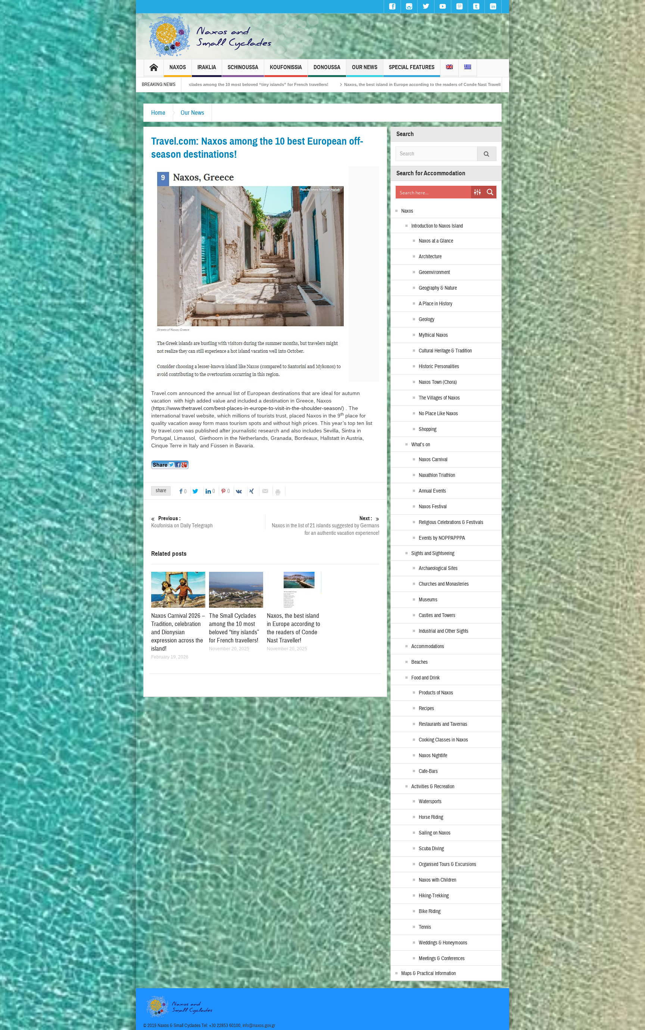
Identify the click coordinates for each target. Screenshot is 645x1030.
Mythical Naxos (433, 335)
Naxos (177, 67)
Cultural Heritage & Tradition (445, 351)
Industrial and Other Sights (443, 631)
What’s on (420, 444)
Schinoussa (243, 67)
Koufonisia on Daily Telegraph (182, 522)
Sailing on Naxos (435, 833)
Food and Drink (425, 678)
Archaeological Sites (438, 568)
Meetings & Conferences (442, 958)
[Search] (486, 154)
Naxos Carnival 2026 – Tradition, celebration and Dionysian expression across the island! (178, 632)
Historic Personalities (439, 366)
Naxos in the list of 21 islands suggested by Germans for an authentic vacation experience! (325, 526)
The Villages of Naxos (439, 398)
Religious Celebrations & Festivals (451, 522)
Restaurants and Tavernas (443, 724)
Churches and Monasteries (444, 584)
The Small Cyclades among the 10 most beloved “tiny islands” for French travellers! (234, 628)
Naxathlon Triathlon (437, 475)
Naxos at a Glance (436, 241)
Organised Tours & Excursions (447, 864)
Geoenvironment (434, 272)
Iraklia (206, 67)
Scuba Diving (431, 848)
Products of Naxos (436, 693)
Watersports (430, 801)
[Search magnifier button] (490, 192)
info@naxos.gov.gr (259, 1026)
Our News (364, 67)
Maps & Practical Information (428, 973)
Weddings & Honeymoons (443, 943)
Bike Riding (429, 911)
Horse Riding (431, 817)
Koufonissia (286, 67)
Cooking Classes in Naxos (443, 740)
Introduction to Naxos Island (437, 226)
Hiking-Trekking (434, 895)
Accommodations (427, 646)
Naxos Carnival (433, 459)
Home (158, 113)
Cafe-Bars (428, 771)
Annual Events (432, 491)
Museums (428, 599)
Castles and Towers (437, 615)
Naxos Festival (433, 506)
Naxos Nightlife (433, 755)
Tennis (425, 927)
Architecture (430, 256)
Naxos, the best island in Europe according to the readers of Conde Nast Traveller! (317, 84)
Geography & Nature (438, 288)
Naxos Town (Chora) (438, 382)
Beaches (419, 662)
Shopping (427, 429)
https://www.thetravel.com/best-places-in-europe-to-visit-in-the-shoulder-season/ (247, 408)
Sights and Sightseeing (432, 553)
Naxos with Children (437, 880)
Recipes (426, 708)
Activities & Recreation (432, 786)
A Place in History (435, 303)
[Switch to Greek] (468, 68)
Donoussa (327, 67)
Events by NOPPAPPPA (442, 538)
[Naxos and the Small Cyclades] (210, 36)
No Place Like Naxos (438, 413)
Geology (426, 319)
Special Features (411, 67)
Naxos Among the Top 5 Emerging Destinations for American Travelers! (484, 84)
